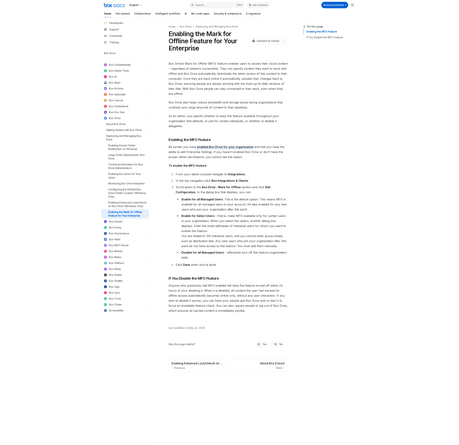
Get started (122, 13)
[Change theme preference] (352, 5)
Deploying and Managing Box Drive (217, 26)
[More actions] (284, 41)
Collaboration (142, 13)
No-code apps (200, 13)
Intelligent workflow (167, 13)
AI (186, 13)
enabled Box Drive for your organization (225, 147)
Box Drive (185, 26)
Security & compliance (228, 13)
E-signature (253, 13)
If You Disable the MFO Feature (324, 37)
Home (107, 13)
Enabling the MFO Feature (321, 31)
